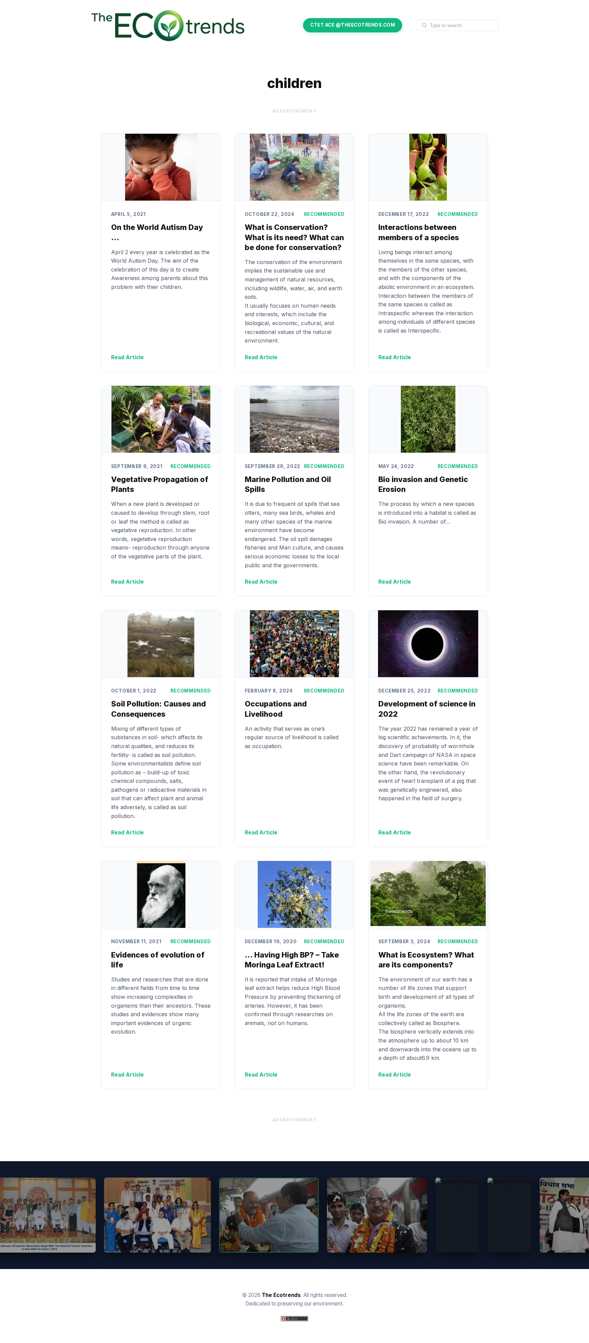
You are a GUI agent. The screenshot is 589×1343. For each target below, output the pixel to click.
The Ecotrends (281, 1295)
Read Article (127, 357)
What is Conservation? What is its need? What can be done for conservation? (294, 237)
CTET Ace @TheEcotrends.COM (352, 25)
